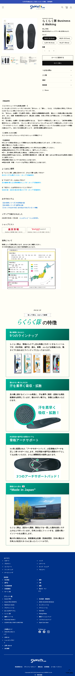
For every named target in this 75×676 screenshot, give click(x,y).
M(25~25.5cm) (65, 38)
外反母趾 (6, 580)
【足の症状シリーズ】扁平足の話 (12, 205)
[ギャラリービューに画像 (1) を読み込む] (5, 60)
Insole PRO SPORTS (10, 602)
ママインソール (43, 608)
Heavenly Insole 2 (9, 619)
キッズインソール (44, 605)
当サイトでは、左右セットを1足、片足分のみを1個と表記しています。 (25, 190)
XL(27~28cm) (64, 42)
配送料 (47, 31)
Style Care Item (44, 622)
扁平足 (6, 582)
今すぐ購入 (58, 63)
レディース (42, 563)
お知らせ (6, 637)
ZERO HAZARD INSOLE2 (46, 602)
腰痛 (40, 585)
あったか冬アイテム (10, 610)
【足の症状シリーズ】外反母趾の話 (13, 203)
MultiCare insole (9, 605)
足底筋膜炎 (7, 588)
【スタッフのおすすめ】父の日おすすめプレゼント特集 (20, 207)
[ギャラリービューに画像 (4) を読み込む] (33, 60)
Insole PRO (7, 599)
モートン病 (7, 591)
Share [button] (47, 90)
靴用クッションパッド (45, 616)
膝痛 (40, 580)
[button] (3, 7)
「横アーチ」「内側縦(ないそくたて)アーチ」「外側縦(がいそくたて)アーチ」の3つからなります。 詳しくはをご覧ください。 (37, 183)
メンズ (41, 560)
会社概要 (6, 648)
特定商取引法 (18, 667)
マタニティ (42, 569)
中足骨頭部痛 (8, 585)
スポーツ (6, 560)
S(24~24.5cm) (49, 38)
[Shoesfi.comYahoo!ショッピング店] (38, 231)
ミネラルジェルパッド (45, 619)
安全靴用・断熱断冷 (44, 599)
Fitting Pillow (43, 613)
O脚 (40, 582)
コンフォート (8, 566)
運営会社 (40, 667)
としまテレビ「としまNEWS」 (29, 218)
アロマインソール (9, 608)
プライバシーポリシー (30, 667)
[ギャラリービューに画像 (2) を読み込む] (15, 60)
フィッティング (8, 569)
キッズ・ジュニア (44, 566)
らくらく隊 (7, 613)
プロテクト (7, 563)
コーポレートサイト (56, 667)
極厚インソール (8, 616)
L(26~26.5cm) (49, 42)
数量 (43, 47)
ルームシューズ (8, 572)
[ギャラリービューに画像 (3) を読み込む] (24, 60)
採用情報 (46, 667)
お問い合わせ (8, 645)
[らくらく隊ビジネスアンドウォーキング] (13, 231)
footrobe (41, 610)
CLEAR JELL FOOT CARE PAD (13, 622)
